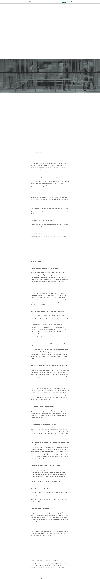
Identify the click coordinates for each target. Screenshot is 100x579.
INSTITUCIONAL (39, 1)
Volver (67, 149)
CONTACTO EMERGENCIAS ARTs (49, 1)
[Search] (71, 1)
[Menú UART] (35, 2)
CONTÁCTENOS (58, 1)
